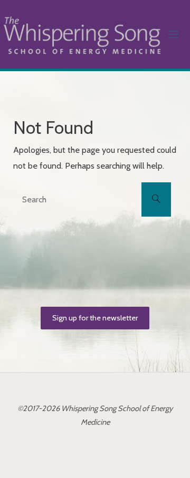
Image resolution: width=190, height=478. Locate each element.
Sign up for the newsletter (95, 318)
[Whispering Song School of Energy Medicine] (82, 34)
